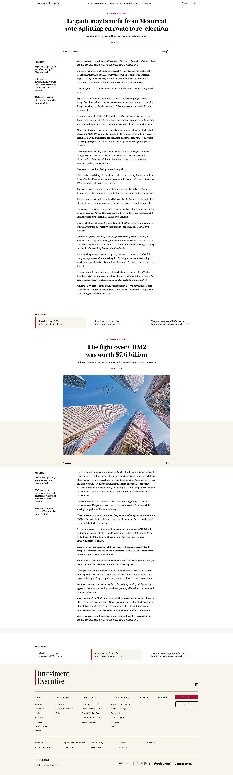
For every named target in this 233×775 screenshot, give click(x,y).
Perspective (100, 3)
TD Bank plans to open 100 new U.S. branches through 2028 (45, 100)
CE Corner (146, 3)
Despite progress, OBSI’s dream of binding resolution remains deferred (170, 322)
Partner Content (131, 3)
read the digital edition (101, 65)
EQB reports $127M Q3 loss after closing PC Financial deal (45, 69)
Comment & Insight (116, 13)
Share (163, 51)
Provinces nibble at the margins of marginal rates (108, 322)
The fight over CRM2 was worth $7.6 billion (50, 322)
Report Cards (115, 3)
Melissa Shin (70, 710)
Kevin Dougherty (71, 51)
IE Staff (68, 463)
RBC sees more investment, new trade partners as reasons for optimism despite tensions (45, 85)
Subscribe (185, 3)
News (89, 3)
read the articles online (126, 65)
